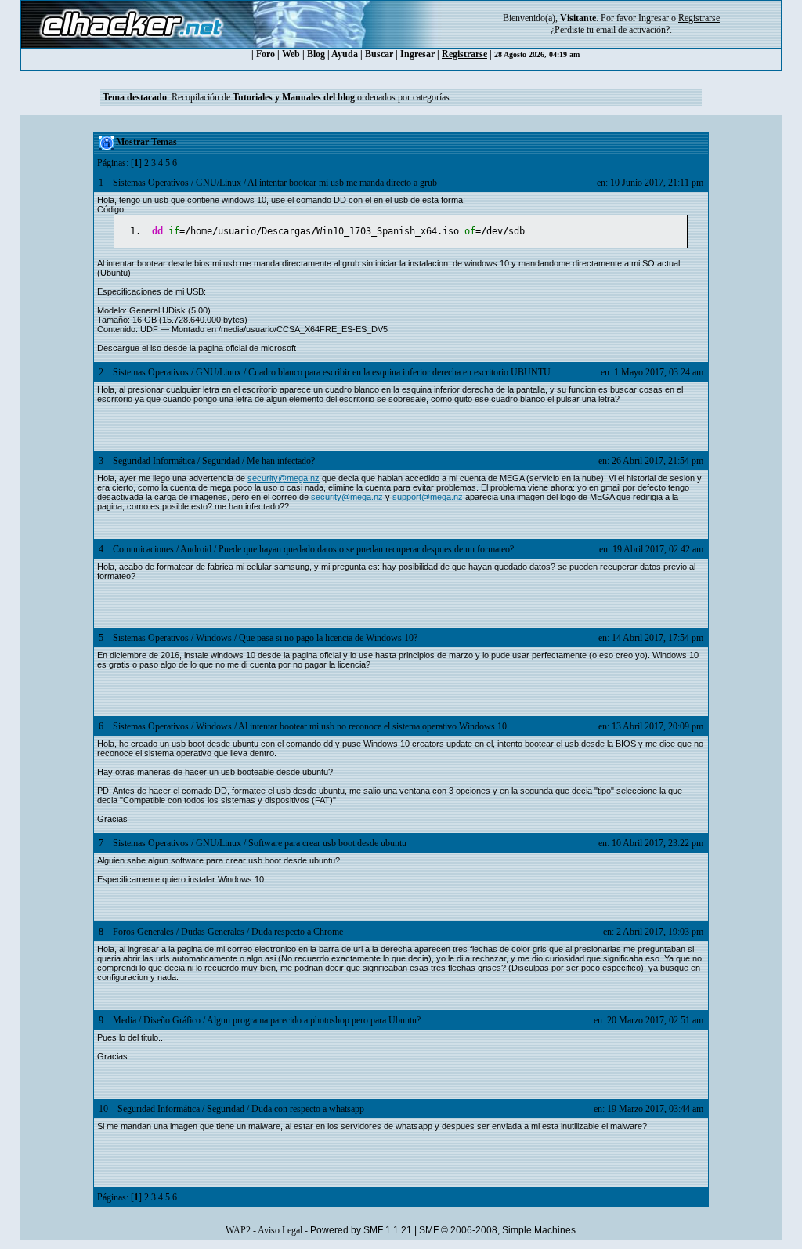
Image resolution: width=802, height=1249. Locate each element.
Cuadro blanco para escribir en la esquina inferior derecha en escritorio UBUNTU (399, 372)
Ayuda (344, 54)
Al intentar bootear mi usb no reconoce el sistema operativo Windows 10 (372, 726)
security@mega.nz (283, 478)
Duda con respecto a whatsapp (307, 1108)
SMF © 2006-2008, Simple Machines (497, 1230)
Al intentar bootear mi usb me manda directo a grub (342, 182)
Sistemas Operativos (151, 182)
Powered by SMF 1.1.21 (361, 1230)
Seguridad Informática (154, 460)
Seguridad (221, 460)
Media (124, 1020)
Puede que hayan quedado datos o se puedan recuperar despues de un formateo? (366, 549)
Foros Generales (143, 931)
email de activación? (633, 29)
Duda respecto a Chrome (297, 931)
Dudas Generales (212, 931)
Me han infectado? (281, 460)
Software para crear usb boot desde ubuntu (327, 843)
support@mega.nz (427, 496)
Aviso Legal (280, 1230)
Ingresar (653, 18)
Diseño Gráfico (171, 1020)
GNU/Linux (218, 182)
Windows (214, 637)
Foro (265, 54)
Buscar (379, 54)
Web (291, 54)
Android (195, 549)
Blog (316, 54)
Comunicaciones (143, 549)
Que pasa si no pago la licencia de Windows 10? (328, 637)
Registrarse (464, 54)
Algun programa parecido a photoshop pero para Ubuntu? (314, 1020)
